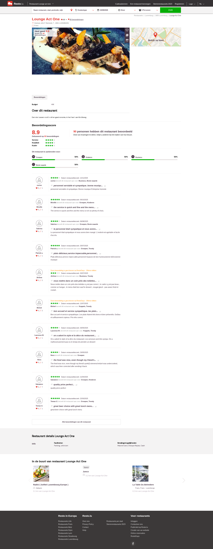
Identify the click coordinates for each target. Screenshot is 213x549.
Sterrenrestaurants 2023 (115, 524)
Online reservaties (138, 533)
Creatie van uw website (140, 530)
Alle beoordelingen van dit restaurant (76, 422)
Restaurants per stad (114, 521)
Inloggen (134, 521)
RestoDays (135, 536)
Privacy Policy (88, 524)
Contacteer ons (137, 524)
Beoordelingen (39, 97)
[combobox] (192, 4)
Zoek (170, 10)
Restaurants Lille (65, 521)
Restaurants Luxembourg (68, 539)
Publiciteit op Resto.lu (139, 527)
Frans (36, 25)
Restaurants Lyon (65, 533)
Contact (85, 527)
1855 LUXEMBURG (62, 23)
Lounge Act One (46, 19)
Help (84, 530)
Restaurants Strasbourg (67, 536)
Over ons (86, 521)
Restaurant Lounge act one (40, 4)
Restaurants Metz (65, 527)
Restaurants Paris (65, 524)
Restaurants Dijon (65, 530)
